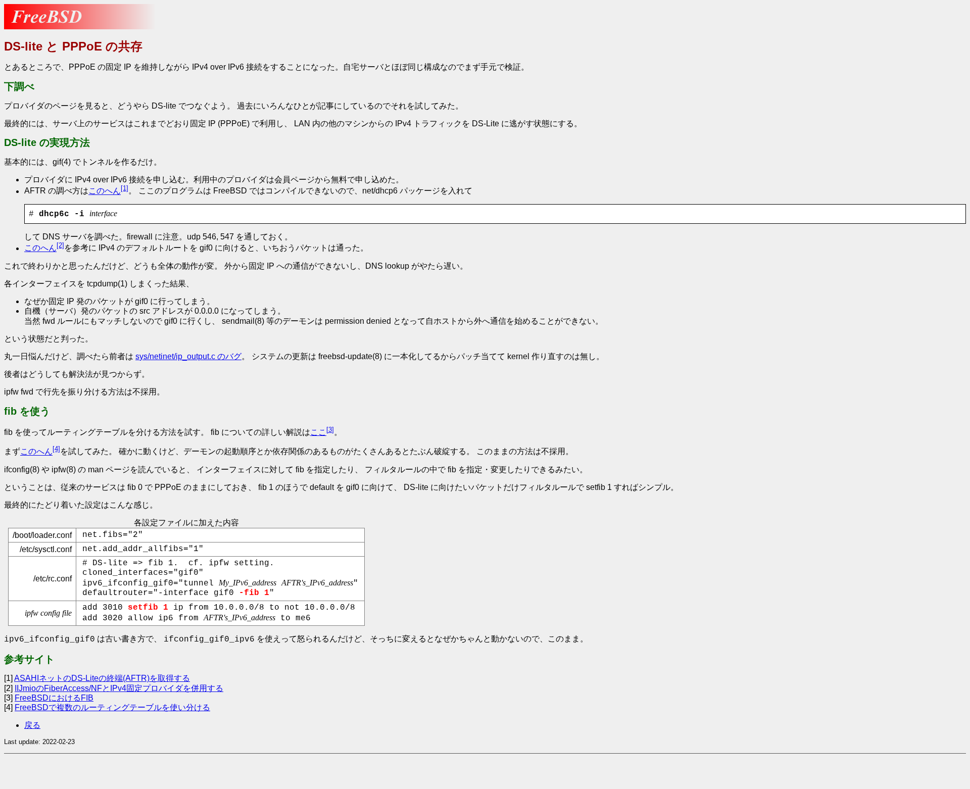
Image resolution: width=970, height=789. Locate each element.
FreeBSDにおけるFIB (54, 698)
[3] (330, 429)
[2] (60, 245)
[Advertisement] (85, 770)
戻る (32, 725)
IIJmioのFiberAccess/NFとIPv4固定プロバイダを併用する (119, 688)
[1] (124, 188)
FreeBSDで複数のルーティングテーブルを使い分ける (112, 707)
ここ (318, 432)
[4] (56, 449)
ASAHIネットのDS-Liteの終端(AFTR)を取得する (102, 678)
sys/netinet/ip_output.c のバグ (188, 356)
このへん (104, 191)
